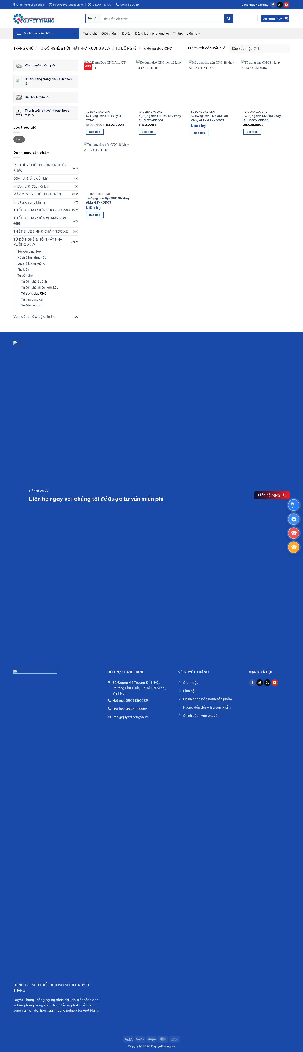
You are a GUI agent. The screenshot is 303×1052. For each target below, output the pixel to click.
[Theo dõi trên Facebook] (273, 5)
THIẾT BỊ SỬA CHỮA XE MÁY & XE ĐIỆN (40, 221)
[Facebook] (293, 519)
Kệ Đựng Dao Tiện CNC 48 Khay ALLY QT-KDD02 (209, 118)
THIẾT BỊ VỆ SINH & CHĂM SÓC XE (40, 231)
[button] (254, 4)
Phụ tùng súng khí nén (30, 202)
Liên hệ (192, 33)
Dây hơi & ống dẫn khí (30, 178)
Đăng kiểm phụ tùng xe (152, 33)
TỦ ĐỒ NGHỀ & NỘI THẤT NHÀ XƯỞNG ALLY (74, 48)
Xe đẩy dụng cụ (31, 305)
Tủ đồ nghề (126, 48)
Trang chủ (90, 33)
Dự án (127, 33)
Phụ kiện (23, 269)
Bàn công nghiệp (29, 251)
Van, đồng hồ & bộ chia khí (34, 317)
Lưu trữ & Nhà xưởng (31, 263)
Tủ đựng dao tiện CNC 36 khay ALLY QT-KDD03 (108, 200)
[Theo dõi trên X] (267, 682)
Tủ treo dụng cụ (32, 299)
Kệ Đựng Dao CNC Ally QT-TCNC (105, 118)
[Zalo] (293, 505)
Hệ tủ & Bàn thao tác (31, 257)
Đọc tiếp (94, 131)
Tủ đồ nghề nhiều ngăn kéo (39, 287)
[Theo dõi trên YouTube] (286, 5)
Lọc (18, 139)
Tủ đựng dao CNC (34, 293)
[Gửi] (228, 18)
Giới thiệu (108, 33)
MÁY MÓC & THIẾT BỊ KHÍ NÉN (37, 194)
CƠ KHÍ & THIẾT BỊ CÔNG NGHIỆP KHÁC (39, 168)
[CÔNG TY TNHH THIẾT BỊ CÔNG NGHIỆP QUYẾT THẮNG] (34, 19)
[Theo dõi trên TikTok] (280, 5)
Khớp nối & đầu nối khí (30, 186)
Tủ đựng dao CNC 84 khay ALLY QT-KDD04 (262, 118)
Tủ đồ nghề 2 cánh (34, 281)
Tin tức (178, 33)
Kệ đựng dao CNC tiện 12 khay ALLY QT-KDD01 (160, 118)
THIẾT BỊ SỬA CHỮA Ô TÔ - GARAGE (42, 210)
